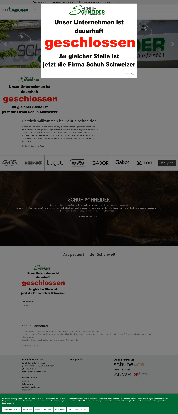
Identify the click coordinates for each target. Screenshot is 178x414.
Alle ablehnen (60, 409)
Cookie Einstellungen (43, 409)
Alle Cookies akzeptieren (78, 409)
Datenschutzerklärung (11, 409)
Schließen (129, 74)
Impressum (27, 409)
